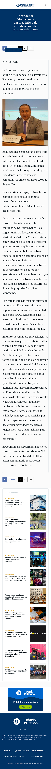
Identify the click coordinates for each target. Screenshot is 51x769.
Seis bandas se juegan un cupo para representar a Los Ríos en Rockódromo (15, 578)
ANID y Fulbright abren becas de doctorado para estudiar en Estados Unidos (15, 616)
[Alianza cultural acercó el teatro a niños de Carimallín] (38, 559)
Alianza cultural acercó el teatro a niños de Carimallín (15, 560)
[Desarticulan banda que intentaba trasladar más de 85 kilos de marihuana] (38, 596)
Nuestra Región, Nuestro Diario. (33, 763)
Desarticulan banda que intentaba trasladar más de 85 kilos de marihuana (16, 597)
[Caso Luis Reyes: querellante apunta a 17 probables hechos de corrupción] (38, 503)
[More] (31, 479)
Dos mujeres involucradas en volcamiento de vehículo (15, 541)
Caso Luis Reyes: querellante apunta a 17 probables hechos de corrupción (14, 504)
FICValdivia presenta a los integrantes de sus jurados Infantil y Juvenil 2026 (16, 634)
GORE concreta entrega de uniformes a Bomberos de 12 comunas (16, 672)
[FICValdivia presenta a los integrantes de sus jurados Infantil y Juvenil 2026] (38, 633)
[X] (29, 729)
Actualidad (9, 498)
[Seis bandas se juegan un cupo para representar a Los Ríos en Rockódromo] (38, 577)
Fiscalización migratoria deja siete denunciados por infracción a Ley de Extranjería (16, 653)
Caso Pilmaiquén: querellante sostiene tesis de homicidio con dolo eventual (15, 522)
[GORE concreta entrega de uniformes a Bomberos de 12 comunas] (38, 671)
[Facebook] (20, 729)
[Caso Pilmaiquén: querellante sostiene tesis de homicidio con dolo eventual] (38, 521)
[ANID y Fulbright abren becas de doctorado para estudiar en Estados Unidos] (38, 615)
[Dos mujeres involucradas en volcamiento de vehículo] (38, 540)
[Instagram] (24, 729)
